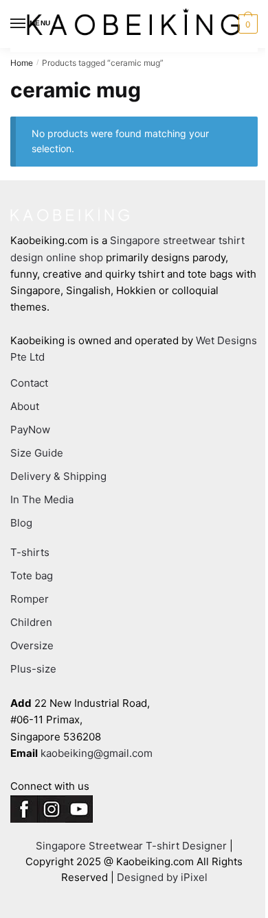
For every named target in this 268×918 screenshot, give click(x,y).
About (24, 406)
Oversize (32, 645)
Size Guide (36, 452)
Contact (29, 382)
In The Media (42, 499)
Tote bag (31, 575)
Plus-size (33, 668)
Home (21, 63)
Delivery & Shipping (58, 476)
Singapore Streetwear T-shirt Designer (131, 845)
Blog (21, 522)
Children (31, 622)
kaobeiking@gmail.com (97, 753)
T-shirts (29, 552)
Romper (29, 598)
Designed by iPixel (162, 877)
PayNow (30, 429)
